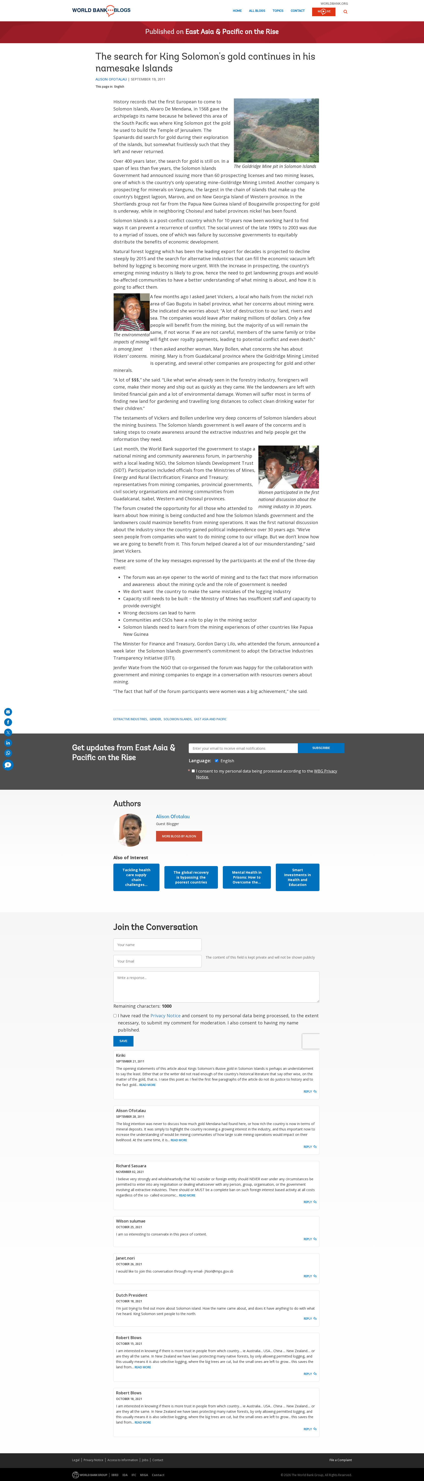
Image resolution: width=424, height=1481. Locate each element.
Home (237, 11)
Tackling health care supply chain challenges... (136, 877)
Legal (76, 1460)
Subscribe (321, 748)
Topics (278, 11)
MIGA (144, 1475)
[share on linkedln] (8, 743)
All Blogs (257, 11)
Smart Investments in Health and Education (297, 877)
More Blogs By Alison (179, 836)
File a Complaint (341, 1460)
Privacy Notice (165, 1016)
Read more (147, 1085)
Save (123, 1041)
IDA (125, 1475)
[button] (345, 12)
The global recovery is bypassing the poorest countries (191, 877)
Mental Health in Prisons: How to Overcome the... (247, 877)
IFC (134, 1475)
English (119, 86)
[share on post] (8, 732)
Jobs (145, 1460)
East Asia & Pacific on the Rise (232, 32)
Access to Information (122, 1460)
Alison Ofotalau (111, 79)
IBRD (115, 1475)
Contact (298, 11)
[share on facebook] (8, 722)
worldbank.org (334, 3)
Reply (308, 1091)
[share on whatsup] (8, 753)
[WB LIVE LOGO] (323, 12)
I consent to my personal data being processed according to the (266, 774)
